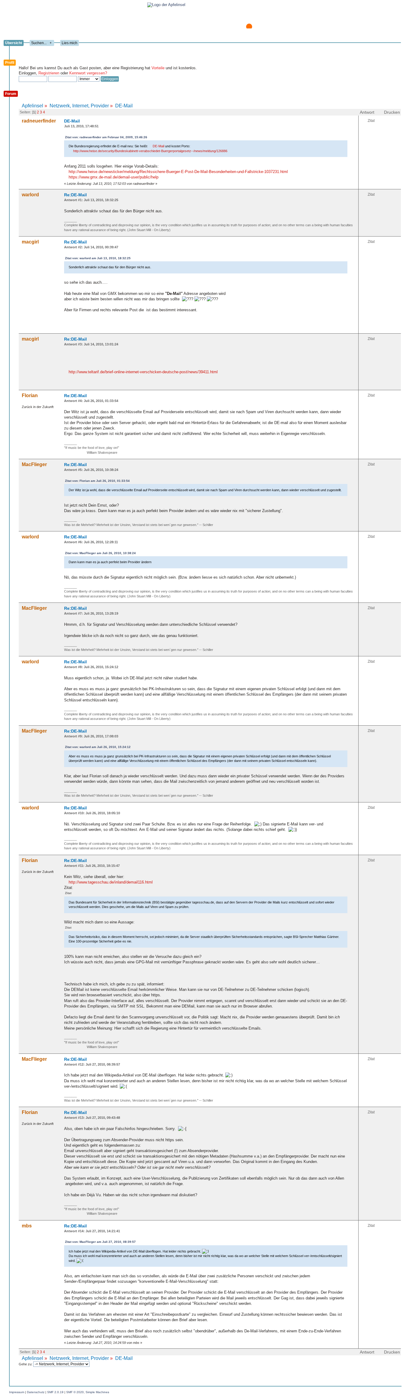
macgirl (30, 241)
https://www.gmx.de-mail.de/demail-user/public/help (113, 177)
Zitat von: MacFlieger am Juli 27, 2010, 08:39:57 (100, 1241)
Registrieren (48, 73)
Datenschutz (35, 1392)
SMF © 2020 (75, 1392)
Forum (10, 94)
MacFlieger (34, 464)
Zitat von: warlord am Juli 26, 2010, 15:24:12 (98, 747)
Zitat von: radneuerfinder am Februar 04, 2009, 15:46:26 (106, 137)
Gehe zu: (26, 1364)
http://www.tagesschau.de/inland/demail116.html (111, 882)
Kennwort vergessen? (88, 73)
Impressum (16, 1392)
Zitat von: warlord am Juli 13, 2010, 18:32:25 (98, 258)
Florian (30, 395)
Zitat (371, 121)
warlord (30, 194)
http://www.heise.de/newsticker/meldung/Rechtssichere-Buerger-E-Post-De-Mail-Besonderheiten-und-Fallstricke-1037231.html (178, 171)
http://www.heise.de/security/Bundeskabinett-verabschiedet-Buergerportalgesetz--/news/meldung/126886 (150, 151)
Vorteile (157, 68)
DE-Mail (72, 121)
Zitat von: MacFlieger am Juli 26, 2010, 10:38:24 (100, 553)
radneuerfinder (39, 120)
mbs (27, 1225)
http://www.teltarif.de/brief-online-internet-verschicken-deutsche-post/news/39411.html (143, 372)
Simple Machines (97, 1392)
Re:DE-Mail (75, 194)
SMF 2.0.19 (55, 1392)
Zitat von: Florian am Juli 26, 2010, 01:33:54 (97, 480)
